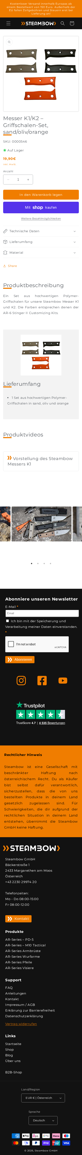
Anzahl (8, 171)
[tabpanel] (41, 533)
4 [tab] (50, 563)
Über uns (13, 1061)
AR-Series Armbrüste (23, 951)
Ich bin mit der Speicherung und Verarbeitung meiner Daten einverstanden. (41, 626)
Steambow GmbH (46, 1150)
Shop (9, 1050)
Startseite (13, 1044)
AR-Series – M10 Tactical (25, 945)
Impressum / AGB (20, 1005)
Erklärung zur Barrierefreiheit (30, 1010)
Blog (9, 1055)
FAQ (9, 988)
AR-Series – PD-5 (19, 940)
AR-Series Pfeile (18, 962)
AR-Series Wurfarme (22, 957)
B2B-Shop (13, 1072)
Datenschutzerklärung (24, 1016)
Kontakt (22, 919)
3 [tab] (44, 563)
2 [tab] (38, 563)
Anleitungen (15, 993)
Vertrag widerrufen (21, 1024)
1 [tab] (31, 563)
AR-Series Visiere (19, 968)
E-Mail (12, 607)
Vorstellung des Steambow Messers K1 (40, 461)
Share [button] (12, 266)
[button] (8, 23)
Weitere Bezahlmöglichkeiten (41, 218)
